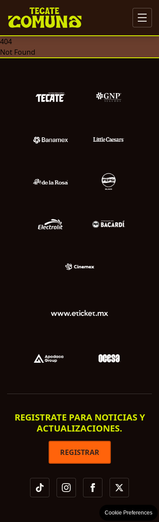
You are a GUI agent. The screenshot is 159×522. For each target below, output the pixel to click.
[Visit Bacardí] (109, 224)
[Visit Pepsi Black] (109, 182)
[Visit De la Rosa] (50, 182)
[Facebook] (92, 487)
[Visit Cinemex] (79, 266)
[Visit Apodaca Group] (48, 358)
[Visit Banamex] (50, 139)
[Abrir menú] (142, 17)
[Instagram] (66, 487)
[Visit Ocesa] (109, 358)
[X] (119, 487)
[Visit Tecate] (50, 97)
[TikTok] (39, 487)
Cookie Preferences (128, 513)
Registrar (79, 452)
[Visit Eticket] (79, 314)
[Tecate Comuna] (45, 17)
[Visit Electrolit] (50, 224)
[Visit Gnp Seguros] (109, 97)
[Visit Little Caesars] (109, 139)
